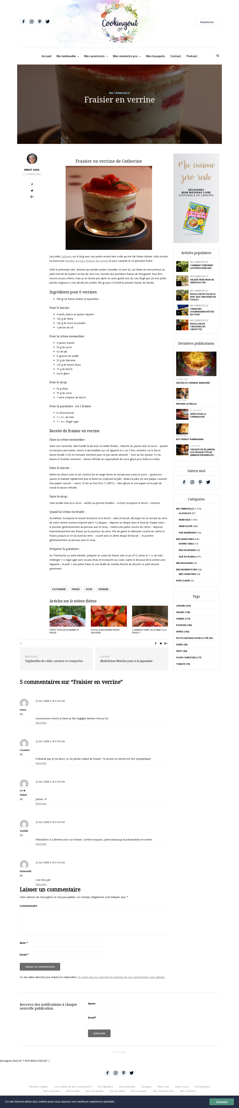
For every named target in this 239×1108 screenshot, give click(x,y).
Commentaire (28, 905)
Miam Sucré (185, 526)
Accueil (46, 56)
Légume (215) (183, 605)
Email (24, 954)
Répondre (41, 722)
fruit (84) (181, 651)
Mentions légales (38, 1086)
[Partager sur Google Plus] (32, 197)
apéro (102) (182, 631)
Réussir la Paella (186, 403)
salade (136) (183, 612)
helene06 (25, 871)
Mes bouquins (155, 56)
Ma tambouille (66, 56)
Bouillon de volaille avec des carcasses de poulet (203, 297)
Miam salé (184, 519)
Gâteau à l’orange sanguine (193, 382)
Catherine (66, 256)
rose (89, 589)
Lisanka (25, 750)
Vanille (24, 830)
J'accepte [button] (221, 1101)
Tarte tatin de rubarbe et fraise (64, 631)
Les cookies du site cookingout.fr (73, 1086)
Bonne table (186, 543)
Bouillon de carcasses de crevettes (197, 326)
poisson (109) (184, 625)
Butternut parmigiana (189, 439)
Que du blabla (187, 556)
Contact (175, 56)
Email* (92, 1017)
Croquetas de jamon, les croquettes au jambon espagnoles (202, 452)
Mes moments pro (125, 56)
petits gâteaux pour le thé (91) (194, 638)
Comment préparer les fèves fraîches (201, 267)
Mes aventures (94, 56)
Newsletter (207, 22)
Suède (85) (182, 644)
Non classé (183, 580)
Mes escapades (187, 550)
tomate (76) (183, 663)
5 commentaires (32, 174)
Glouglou (185, 513)
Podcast (192, 56)
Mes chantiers (187, 574)
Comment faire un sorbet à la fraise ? (149, 631)
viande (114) (183, 618)
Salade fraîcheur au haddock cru (202, 281)
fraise (76, 589)
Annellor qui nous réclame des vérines (87, 260)
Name (92, 1003)
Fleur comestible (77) (188, 657)
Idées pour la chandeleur (198, 415)
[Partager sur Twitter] (32, 191)
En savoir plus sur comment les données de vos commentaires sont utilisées (121, 977)
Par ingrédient (188, 532)
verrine (103, 589)
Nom (24, 943)
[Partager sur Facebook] (32, 185)
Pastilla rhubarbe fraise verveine (105, 631)
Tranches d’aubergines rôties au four (202, 311)
